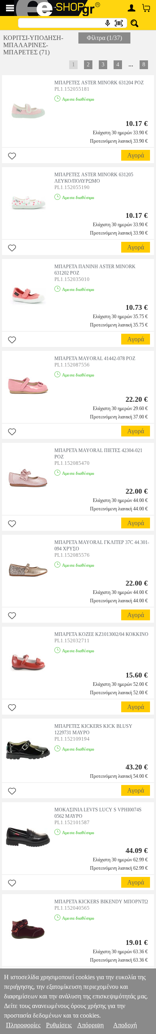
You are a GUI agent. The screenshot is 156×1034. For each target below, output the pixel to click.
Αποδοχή (125, 1025)
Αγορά (135, 155)
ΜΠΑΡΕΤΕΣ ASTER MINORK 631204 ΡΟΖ (99, 83)
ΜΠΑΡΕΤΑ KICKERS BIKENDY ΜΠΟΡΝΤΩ (101, 902)
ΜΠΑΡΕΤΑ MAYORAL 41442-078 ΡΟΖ (94, 358)
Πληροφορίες (23, 1025)
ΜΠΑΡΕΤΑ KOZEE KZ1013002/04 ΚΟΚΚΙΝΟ (101, 634)
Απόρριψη (90, 1025)
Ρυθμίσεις (59, 1025)
